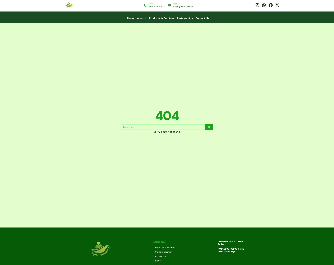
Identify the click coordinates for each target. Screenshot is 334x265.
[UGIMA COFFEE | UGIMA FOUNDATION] (69, 5)
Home (130, 18)
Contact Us (202, 18)
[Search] (209, 127)
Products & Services (161, 18)
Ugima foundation (163, 251)
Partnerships (185, 18)
